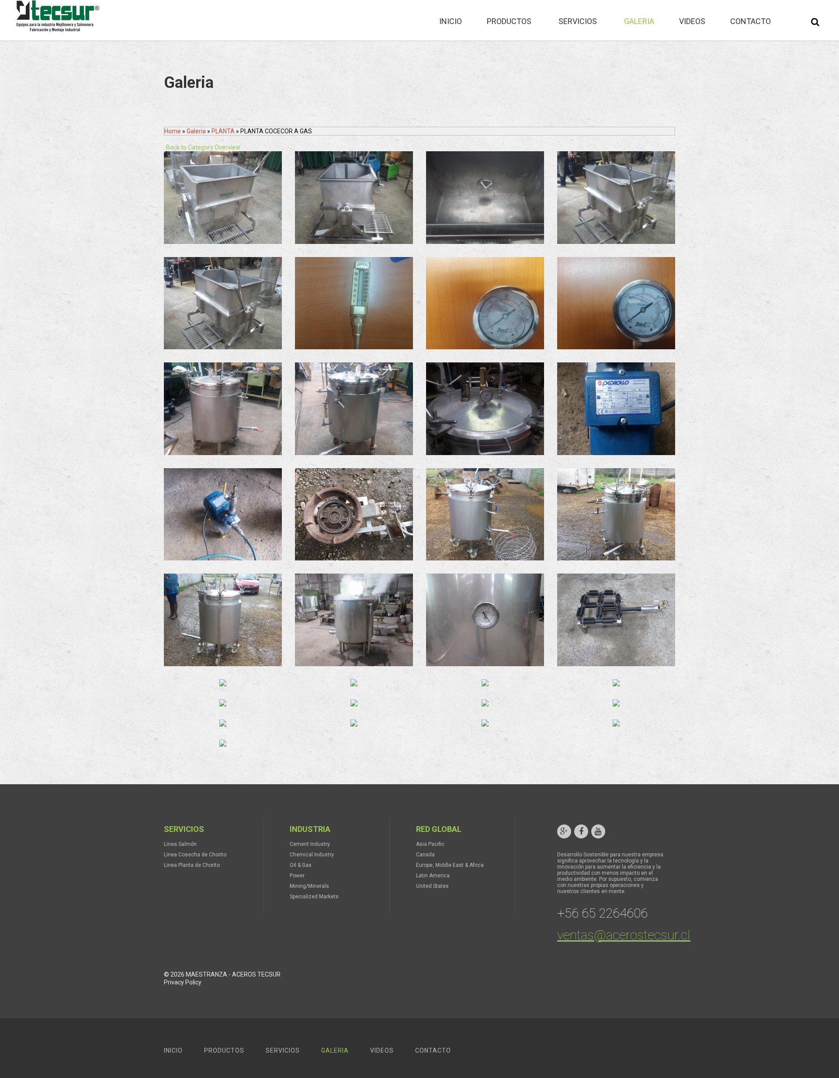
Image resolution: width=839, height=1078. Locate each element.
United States (432, 886)
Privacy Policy (182, 982)
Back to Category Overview (203, 147)
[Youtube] (598, 831)
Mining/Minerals (309, 886)
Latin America (433, 876)
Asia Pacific (430, 844)
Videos (382, 1050)
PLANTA (223, 131)
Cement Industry (310, 844)
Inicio (173, 1050)
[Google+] (564, 831)
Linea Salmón (180, 844)
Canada (425, 855)
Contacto (433, 1050)
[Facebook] (581, 831)
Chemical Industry (312, 855)
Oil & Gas (301, 865)
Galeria (196, 131)
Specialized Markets (314, 897)
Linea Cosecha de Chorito (195, 855)
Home (172, 131)
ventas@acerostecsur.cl (623, 934)
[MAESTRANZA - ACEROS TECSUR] (57, 16)
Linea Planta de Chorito (192, 865)
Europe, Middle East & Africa (450, 865)
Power (297, 876)
